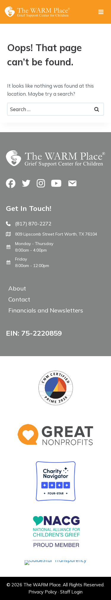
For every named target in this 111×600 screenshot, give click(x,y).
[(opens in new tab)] (55, 560)
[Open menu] (100, 11)
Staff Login (71, 592)
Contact (19, 299)
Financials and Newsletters (45, 310)
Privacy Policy (42, 592)
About (17, 288)
